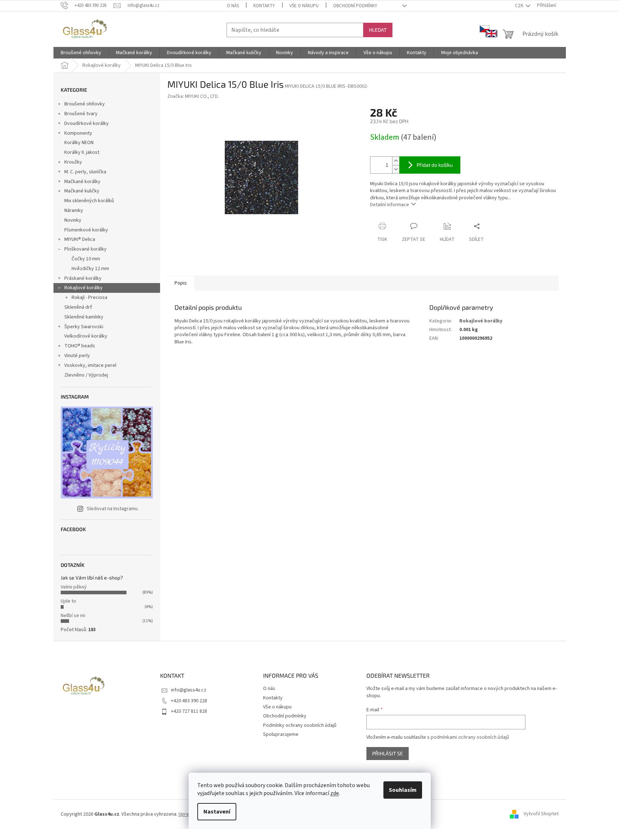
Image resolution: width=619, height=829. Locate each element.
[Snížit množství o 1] (395, 169)
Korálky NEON (79, 142)
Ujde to (68, 601)
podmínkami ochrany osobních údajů (470, 737)
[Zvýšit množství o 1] (395, 161)
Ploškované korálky (85, 249)
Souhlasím (403, 790)
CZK (519, 6)
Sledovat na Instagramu (112, 508)
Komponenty (78, 133)
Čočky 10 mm (86, 258)
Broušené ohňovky (84, 104)
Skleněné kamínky (83, 317)
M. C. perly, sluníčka (85, 171)
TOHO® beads (79, 346)
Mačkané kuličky (81, 191)
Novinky (72, 220)
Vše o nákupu (304, 6)
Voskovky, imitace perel (90, 365)
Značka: (193, 96)
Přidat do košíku (435, 165)
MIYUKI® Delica (79, 239)
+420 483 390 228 (189, 700)
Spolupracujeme (280, 734)
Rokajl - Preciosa (89, 297)
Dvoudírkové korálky (86, 123)
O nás (233, 6)
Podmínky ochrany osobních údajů (299, 725)
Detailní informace (389, 204)
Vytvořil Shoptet (541, 814)
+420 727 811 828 (189, 711)
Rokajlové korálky (83, 287)
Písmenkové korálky (86, 230)
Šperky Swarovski (83, 326)
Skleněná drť (78, 307)
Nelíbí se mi (73, 615)
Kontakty (264, 6)
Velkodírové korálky (85, 336)
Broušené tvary (81, 113)
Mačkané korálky (82, 181)
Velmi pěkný (74, 587)
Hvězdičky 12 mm (90, 268)
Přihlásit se (387, 753)
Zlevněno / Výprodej (86, 375)
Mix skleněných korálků (89, 200)
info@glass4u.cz (188, 690)
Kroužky (73, 162)
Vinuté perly (77, 355)
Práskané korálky (83, 278)
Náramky (73, 210)
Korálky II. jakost (81, 152)
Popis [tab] (181, 283)
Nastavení (216, 812)
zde (334, 793)
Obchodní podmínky (355, 6)
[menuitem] (80, 52)
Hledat (378, 30)
